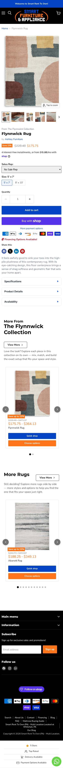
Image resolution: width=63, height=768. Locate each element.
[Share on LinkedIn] (16, 251)
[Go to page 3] (23, 587)
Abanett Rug (15, 560)
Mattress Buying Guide (33, 721)
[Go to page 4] (26, 587)
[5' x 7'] (7, 186)
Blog (52, 717)
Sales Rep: (7, 164)
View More (14, 344)
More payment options (31, 228)
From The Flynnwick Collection (18, 129)
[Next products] (57, 409)
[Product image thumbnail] (18, 117)
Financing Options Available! (20, 239)
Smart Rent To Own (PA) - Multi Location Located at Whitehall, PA (29, 725)
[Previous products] (6, 409)
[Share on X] (10, 251)
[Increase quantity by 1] (30, 199)
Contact (30, 717)
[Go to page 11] (45, 587)
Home (5, 28)
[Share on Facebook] (4, 251)
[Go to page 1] (30, 454)
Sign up (49, 649)
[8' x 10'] (19, 186)
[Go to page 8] (37, 587)
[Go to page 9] (40, 587)
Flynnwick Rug (16, 427)
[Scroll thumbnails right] (58, 117)
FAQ (17, 721)
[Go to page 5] (29, 587)
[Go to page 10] (42, 587)
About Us (19, 717)
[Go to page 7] (34, 587)
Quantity (6, 192)
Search (8, 717)
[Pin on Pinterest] (22, 251)
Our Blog (31, 730)
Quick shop (32, 435)
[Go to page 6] (31, 587)
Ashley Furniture (14, 139)
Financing (42, 717)
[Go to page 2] (33, 454)
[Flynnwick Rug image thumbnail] (6, 117)
